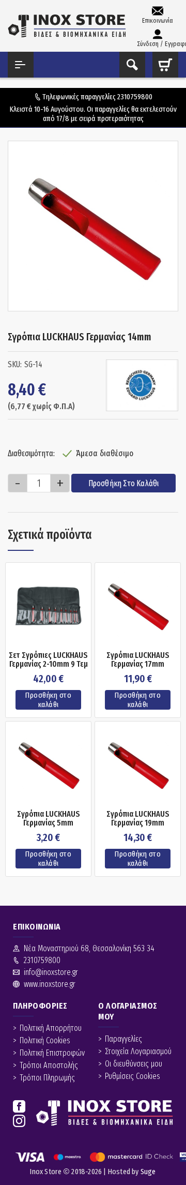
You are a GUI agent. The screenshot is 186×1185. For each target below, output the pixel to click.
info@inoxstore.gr (51, 972)
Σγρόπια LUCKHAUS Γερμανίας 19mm (137, 818)
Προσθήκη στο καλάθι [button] (48, 700)
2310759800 (134, 96)
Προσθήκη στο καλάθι (123, 483)
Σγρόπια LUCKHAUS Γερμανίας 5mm (48, 818)
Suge (148, 1171)
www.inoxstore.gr (49, 984)
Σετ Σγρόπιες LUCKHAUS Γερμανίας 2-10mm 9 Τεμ (48, 660)
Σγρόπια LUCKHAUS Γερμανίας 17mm (137, 660)
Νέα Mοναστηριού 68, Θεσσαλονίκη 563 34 (89, 948)
